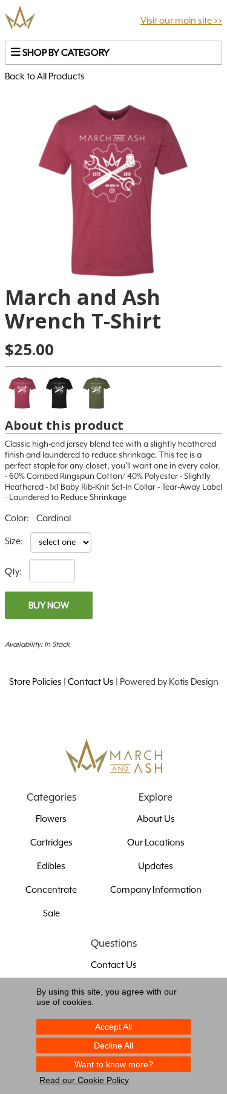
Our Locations (156, 842)
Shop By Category (65, 52)
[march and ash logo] (20, 20)
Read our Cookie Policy (84, 1080)
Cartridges (51, 842)
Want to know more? (113, 1064)
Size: (14, 541)
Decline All (113, 1045)
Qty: (13, 571)
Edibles (51, 866)
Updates (155, 866)
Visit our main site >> (181, 20)
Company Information (156, 889)
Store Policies (35, 681)
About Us (156, 818)
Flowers (51, 818)
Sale (51, 913)
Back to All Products (45, 76)
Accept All (113, 1027)
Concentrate (51, 889)
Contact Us (91, 681)
